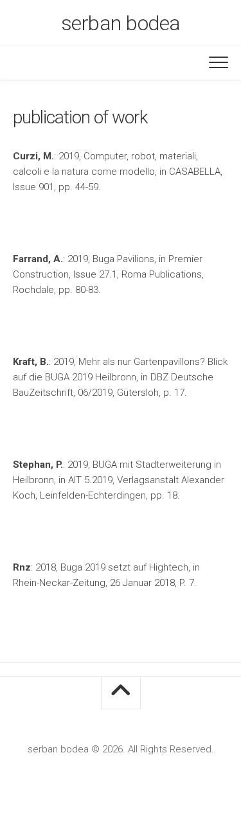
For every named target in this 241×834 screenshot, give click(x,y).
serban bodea (121, 23)
